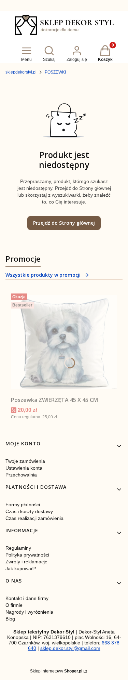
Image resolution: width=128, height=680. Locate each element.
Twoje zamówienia (25, 461)
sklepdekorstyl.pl (21, 72)
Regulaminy (18, 548)
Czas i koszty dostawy (29, 511)
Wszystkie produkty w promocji (43, 275)
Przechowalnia (21, 475)
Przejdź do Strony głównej (64, 223)
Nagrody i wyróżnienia (29, 612)
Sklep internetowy (56, 671)
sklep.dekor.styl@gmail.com (70, 648)
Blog (10, 619)
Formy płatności (22, 504)
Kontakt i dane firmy (26, 598)
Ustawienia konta (23, 468)
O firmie (14, 605)
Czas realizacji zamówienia (34, 518)
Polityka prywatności (27, 555)
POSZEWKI (55, 72)
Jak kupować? (20, 568)
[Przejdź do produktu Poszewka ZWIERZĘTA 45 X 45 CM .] (64, 342)
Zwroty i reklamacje (26, 561)
